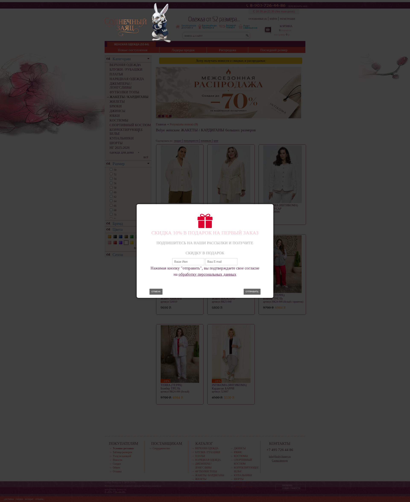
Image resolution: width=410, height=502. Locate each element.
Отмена (156, 291)
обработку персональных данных (207, 274)
